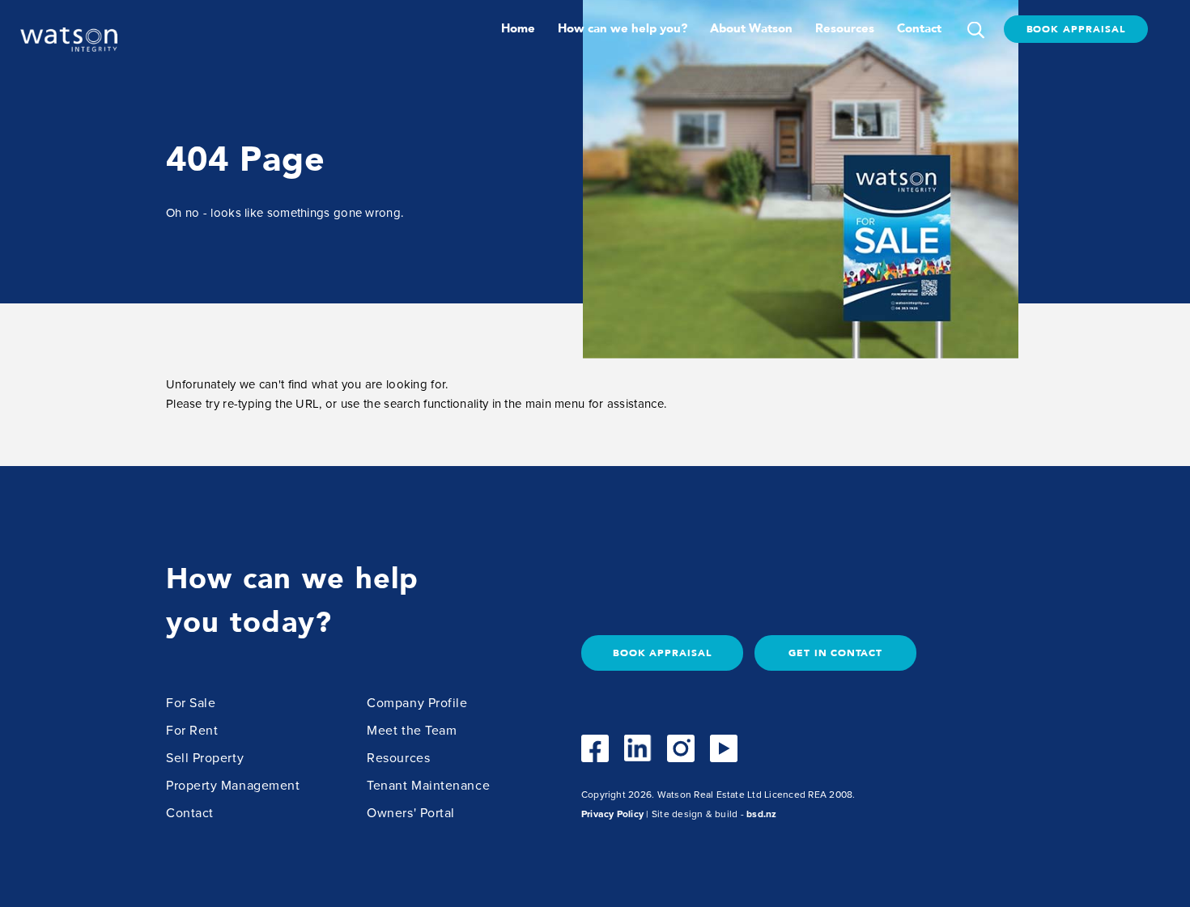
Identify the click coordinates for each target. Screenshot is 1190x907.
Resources (844, 28)
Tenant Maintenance (428, 786)
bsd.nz (761, 814)
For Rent (192, 731)
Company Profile (417, 703)
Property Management (233, 786)
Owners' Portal (411, 813)
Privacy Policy (612, 814)
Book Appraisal (1075, 29)
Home (518, 28)
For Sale (190, 703)
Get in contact (835, 653)
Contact (919, 28)
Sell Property (205, 758)
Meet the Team (412, 731)
